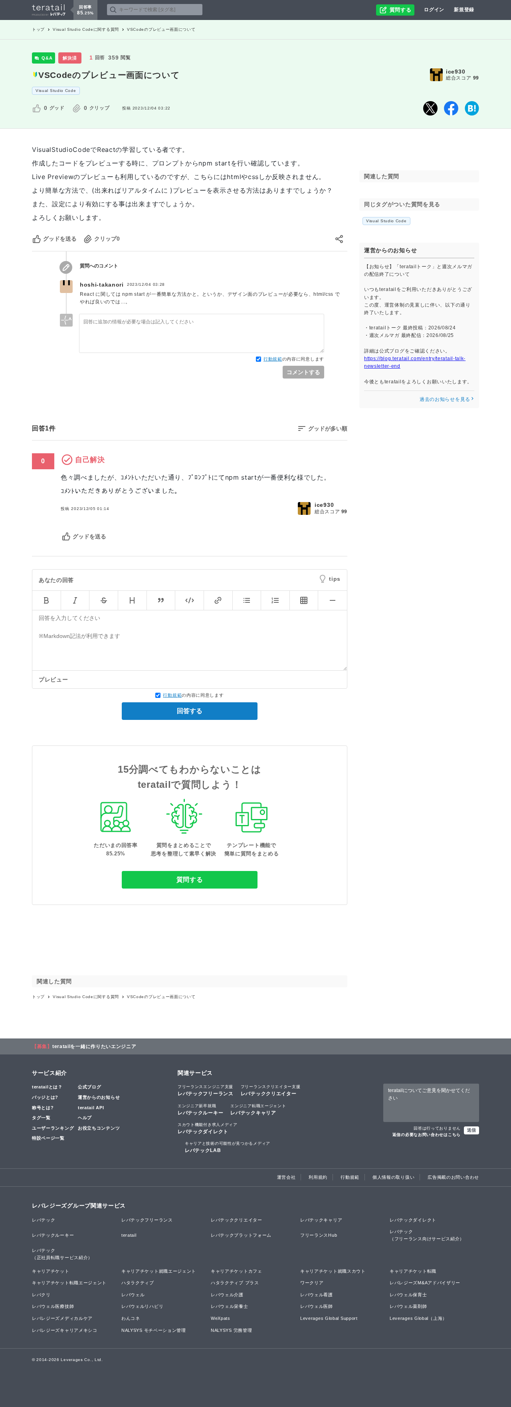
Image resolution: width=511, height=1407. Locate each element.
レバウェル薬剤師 (408, 1306)
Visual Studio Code (56, 90)
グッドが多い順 (327, 428)
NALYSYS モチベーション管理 (153, 1330)
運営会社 (286, 1177)
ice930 (455, 71)
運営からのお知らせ (99, 1097)
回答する (189, 710)
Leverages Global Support (329, 1318)
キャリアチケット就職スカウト (333, 1271)
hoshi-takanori (102, 284)
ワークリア (312, 1282)
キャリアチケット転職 (413, 1271)
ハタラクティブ (137, 1282)
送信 (471, 1130)
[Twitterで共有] (430, 108)
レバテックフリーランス (206, 1090)
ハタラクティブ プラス (235, 1282)
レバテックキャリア (258, 1110)
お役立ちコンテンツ (99, 1128)
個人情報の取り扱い (393, 1177)
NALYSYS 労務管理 (231, 1330)
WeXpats (220, 1318)
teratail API (91, 1107)
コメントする (303, 372)
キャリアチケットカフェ (236, 1271)
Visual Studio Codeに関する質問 (86, 29)
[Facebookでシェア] (451, 108)
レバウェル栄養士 (229, 1306)
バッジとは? (45, 1097)
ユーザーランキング (53, 1128)
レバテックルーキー (200, 1110)
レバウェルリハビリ (142, 1306)
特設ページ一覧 (48, 1138)
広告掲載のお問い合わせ (453, 1177)
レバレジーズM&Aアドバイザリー (425, 1282)
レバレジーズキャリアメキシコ (64, 1330)
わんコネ (130, 1318)
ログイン (434, 9)
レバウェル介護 (227, 1294)
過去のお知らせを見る (445, 399)
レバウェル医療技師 (53, 1306)
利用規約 (318, 1177)
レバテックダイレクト (208, 1128)
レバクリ (41, 1294)
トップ (38, 29)
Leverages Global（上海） (418, 1318)
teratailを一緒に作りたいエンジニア (94, 1046)
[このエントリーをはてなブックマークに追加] (472, 108)
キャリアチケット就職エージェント (158, 1271)
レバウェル (133, 1294)
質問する (189, 879)
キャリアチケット (50, 1271)
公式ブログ (89, 1086)
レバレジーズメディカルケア (62, 1318)
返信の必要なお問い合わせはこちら (426, 1134)
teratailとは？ (47, 1086)
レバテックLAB (227, 1147)
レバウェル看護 (316, 1294)
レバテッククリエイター (271, 1090)
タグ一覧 (41, 1117)
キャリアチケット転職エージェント (69, 1282)
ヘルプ (85, 1117)
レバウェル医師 (316, 1306)
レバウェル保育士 (408, 1294)
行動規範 (272, 359)
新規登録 (464, 9)
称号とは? (43, 1107)
